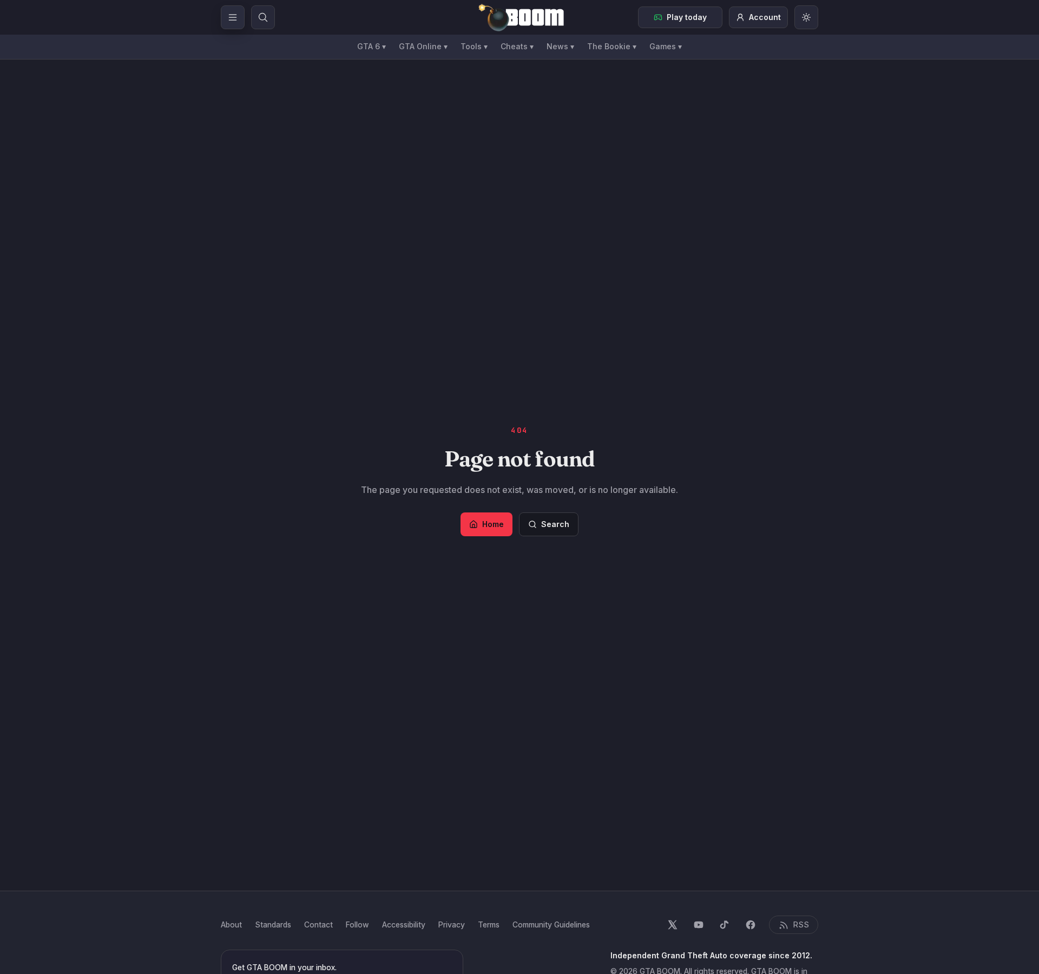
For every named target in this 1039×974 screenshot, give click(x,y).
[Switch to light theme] (806, 17)
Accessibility (403, 924)
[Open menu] (233, 17)
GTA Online (423, 46)
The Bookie (611, 46)
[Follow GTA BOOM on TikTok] (724, 925)
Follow (357, 924)
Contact (318, 924)
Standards (273, 924)
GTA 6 (371, 46)
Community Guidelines (551, 924)
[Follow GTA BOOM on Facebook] (750, 925)
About (231, 924)
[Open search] (263, 17)
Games (665, 46)
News (560, 46)
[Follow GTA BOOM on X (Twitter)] (673, 925)
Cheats (517, 46)
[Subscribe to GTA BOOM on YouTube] (699, 925)
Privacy (451, 924)
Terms (488, 924)
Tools (474, 46)
